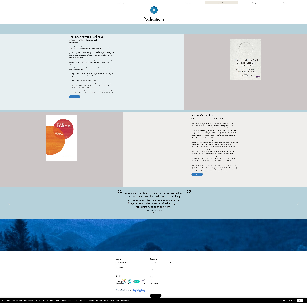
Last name (173, 262)
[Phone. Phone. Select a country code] (152, 279)
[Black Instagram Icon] (117, 276)
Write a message (154, 283)
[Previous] (9, 203)
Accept (300, 300)
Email (151, 269)
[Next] (298, 203)
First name (153, 262)
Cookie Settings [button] (283, 300)
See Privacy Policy (124, 300)
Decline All (292, 300)
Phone (151, 276)
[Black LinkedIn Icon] (120, 276)
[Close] (305, 300)
